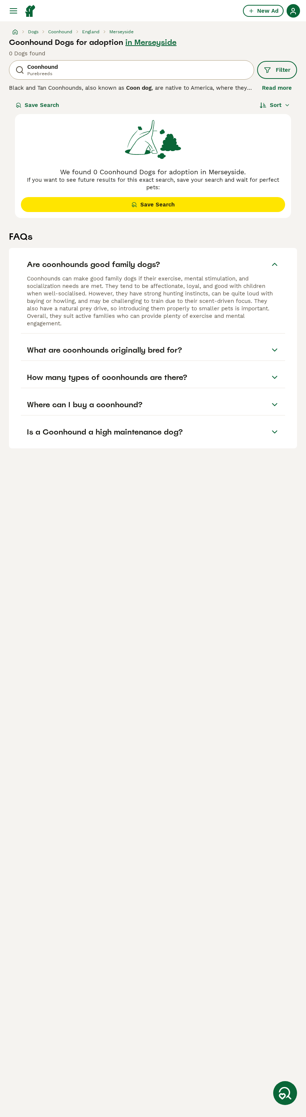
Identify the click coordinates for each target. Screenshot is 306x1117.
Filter (283, 70)
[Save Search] (285, 1093)
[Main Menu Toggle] (13, 10)
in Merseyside (151, 42)
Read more (277, 88)
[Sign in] (293, 11)
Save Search (42, 105)
